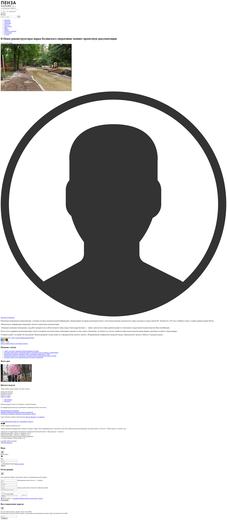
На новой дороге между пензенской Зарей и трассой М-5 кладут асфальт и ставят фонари (31, 352)
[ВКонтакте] (2, 340)
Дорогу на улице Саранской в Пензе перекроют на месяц (21, 351)
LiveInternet (41, 417)
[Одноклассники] (4, 340)
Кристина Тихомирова (7, 317)
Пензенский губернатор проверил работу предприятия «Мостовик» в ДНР (27, 354)
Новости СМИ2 (5, 396)
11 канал (6, 34)
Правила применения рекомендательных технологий (17, 412)
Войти (3, 465)
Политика (7, 20)
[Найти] (18, 17)
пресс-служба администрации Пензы (23, 338)
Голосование (8, 33)
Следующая (21, 343)
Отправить (4, 518)
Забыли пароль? (19, 464)
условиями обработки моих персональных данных (27, 498)
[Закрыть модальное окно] (2, 452)
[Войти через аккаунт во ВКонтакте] (2, 457)
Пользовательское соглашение (10, 410)
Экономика (7, 23)
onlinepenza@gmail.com (12, 421)
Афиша (6, 29)
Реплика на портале (10, 31)
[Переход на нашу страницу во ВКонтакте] (2, 424)
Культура (7, 25)
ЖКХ (6, 28)
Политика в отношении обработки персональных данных (18, 414)
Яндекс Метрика (31, 417)
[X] (7, 340)
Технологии (8, 26)
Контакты (7, 401)
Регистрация (4, 500)
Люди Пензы (8, 399)
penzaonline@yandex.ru (26, 421)
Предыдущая (7, 343)
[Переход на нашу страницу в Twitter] (4, 424)
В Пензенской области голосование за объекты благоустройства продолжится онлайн (30, 356)
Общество (7, 21)
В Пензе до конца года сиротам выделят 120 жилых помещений (23, 357)
